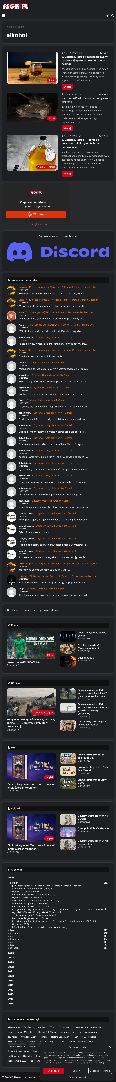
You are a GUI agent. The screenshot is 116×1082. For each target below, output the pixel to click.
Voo (20, 312)
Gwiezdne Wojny (28, 1037)
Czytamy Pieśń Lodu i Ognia (88, 1027)
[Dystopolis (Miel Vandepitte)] (68, 832)
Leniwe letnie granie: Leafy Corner (30, 918)
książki (23, 1041)
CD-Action (54, 1027)
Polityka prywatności (77, 1077)
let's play (49, 1041)
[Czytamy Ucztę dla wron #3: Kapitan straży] (68, 844)
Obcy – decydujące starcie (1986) (30, 903)
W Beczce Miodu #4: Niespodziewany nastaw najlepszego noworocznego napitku (85, 60)
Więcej (67, 86)
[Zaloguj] (107, 15)
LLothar (61, 1041)
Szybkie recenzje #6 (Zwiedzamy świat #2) (35, 915)
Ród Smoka (13, 1056)
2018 (10, 985)
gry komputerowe (88, 1032)
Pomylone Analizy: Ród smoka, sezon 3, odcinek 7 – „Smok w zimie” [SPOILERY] (93, 693)
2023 (11, 962)
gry (74, 1032)
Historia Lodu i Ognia (61, 1037)
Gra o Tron (64, 1032)
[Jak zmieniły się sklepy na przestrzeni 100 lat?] (68, 725)
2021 (10, 971)
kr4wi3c (22, 576)
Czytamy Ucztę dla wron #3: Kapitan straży (35, 900)
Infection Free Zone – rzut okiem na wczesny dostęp (40, 927)
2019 (10, 980)
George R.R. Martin (47, 1032)
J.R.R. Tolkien (90, 1037)
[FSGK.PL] (15, 6)
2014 (11, 1003)
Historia (43, 1037)
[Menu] (3, 15)
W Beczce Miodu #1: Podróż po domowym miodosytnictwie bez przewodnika (81, 143)
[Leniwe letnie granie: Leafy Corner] (68, 783)
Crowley (23, 287)
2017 (10, 989)
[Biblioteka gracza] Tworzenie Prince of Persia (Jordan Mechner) (64, 287)
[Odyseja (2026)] (68, 661)
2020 (11, 976)
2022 (11, 966)
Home (12, 26)
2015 (10, 998)
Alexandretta (14, 1027)
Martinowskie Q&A (76, 1041)
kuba (32, 1041)
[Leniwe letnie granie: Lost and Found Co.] (68, 758)
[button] (110, 1047)
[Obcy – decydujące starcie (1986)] (68, 636)
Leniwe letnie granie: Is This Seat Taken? (33, 906)
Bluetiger (41, 1027)
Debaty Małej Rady (25, 1032)
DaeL (66, 94)
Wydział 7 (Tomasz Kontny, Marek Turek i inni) (37, 912)
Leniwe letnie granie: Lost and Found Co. (91, 756)
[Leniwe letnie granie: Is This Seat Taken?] (68, 771)
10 (102, 94)
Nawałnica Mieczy (16, 1046)
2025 (11, 953)
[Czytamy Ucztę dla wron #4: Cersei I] (68, 819)
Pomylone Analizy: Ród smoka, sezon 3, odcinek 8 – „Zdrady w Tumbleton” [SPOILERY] (31, 723)
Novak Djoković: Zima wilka (23, 661)
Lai (40, 1041)
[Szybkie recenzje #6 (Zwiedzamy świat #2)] (68, 649)
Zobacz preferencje (100, 1070)
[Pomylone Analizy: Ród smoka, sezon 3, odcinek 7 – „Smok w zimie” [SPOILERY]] (68, 693)
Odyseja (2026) (86, 657)
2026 (11, 877)
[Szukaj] (112, 15)
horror (77, 1037)
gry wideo (12, 1037)
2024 (11, 957)
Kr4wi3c (12, 1041)
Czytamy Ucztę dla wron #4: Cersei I (53, 337)
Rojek (66, 53)
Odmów (76, 1070)
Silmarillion (27, 1056)
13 (102, 136)
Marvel (92, 1041)
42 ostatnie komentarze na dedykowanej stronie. (33, 610)
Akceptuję (53, 1070)
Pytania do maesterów (18, 1051)
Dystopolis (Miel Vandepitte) (93, 828)
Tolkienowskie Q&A (17, 1061)
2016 (10, 994)
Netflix (32, 1046)
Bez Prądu (29, 1027)
